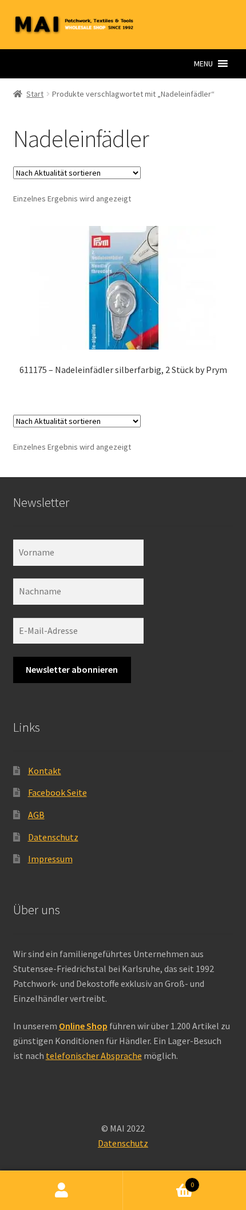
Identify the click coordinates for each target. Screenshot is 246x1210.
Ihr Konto (61, 1190)
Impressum (50, 858)
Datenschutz (53, 837)
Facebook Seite (57, 792)
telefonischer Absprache (94, 1055)
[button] (203, 63)
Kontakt (44, 770)
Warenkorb (158, 1180)
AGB (36, 814)
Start (34, 94)
